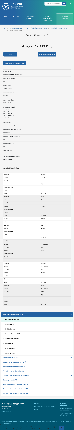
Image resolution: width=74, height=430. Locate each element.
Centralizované (9, 324)
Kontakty (36, 403)
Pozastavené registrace (12, 338)
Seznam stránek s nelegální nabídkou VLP (15, 389)
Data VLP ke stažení (10, 348)
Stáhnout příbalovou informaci (14, 63)
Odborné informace (30, 18)
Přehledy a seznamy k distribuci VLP (13, 371)
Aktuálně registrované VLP (12, 319)
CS (70, 3)
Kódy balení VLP (9, 343)
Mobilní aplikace (10, 353)
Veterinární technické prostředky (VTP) (14, 362)
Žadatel (16, 17)
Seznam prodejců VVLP (10, 380)
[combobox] (53, 4)
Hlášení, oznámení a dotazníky (47, 19)
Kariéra (36, 409)
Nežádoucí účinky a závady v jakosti (44, 406)
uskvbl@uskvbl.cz (6, 412)
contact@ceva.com (8, 118)
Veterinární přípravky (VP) (10, 357)
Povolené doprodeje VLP (12, 334)
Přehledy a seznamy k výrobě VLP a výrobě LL (16, 375)
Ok (61, 428)
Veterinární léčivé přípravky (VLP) (13, 314)
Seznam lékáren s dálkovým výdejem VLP (15, 384)
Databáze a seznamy (65, 18)
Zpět (10, 54)
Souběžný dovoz (10, 329)
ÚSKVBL (5, 17)
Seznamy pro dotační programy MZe (14, 366)
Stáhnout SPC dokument (47, 54)
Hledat (64, 4)
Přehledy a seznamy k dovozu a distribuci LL (16, 393)
